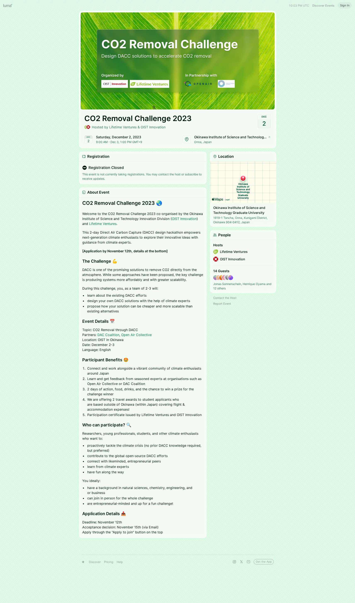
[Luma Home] (7, 5)
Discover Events (323, 5)
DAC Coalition (108, 335)
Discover (95, 562)
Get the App (264, 561)
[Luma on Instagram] (234, 561)
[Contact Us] (248, 561)
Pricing (108, 562)
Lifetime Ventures (102, 224)
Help (120, 562)
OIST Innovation (184, 219)
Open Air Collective (136, 335)
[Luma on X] (241, 561)
